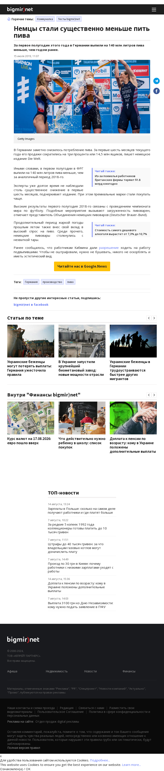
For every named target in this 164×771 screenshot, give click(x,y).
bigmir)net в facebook (31, 305)
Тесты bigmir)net (69, 19)
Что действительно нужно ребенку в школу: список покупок (82, 443)
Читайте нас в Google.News (82, 266)
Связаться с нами (91, 708)
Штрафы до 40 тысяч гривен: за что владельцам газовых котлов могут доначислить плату (76, 548)
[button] (148, 318)
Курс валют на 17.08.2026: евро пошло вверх (29, 440)
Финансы (129, 671)
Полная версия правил (23, 748)
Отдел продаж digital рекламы (57, 721)
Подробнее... (100, 760)
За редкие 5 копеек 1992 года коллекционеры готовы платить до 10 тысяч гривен (77, 528)
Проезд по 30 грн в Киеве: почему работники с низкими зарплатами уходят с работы (80, 567)
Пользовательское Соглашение (60, 712)
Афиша (12, 671)
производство (52, 282)
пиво (70, 282)
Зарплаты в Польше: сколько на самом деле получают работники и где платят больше (82, 510)
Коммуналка (45, 19)
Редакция (66, 708)
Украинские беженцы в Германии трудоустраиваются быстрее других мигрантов (130, 370)
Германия (31, 282)
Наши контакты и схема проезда (31, 708)
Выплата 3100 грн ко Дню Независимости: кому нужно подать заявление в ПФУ (80, 605)
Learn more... (131, 764)
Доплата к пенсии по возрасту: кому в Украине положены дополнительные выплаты (133, 445)
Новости (90, 671)
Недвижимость (57, 671)
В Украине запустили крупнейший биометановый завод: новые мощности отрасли (81, 368)
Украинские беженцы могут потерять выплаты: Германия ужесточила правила (29, 368)
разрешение (109, 247)
